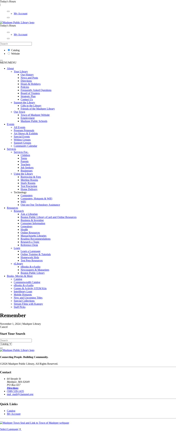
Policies (25, 87)
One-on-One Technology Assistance (40, 204)
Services (11, 148)
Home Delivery (29, 189)
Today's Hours (8, 1)
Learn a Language (30, 251)
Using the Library (23, 173)
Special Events (22, 136)
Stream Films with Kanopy (28, 303)
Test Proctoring (29, 186)
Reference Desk (29, 245)
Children (25, 155)
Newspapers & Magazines (35, 269)
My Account (20, 13)
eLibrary (18, 263)
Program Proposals (24, 130)
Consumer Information (33, 223)
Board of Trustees (30, 93)
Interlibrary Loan (23, 291)
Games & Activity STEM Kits (30, 288)
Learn (17, 248)
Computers (26, 195)
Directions (26, 80)
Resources (12, 207)
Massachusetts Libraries (33, 235)
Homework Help (30, 257)
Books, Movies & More (20, 276)
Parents (25, 161)
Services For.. (21, 152)
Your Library (21, 71)
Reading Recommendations (36, 238)
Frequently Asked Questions (36, 90)
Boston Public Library (33, 272)
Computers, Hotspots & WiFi (36, 198)
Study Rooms (28, 183)
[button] (8, 62)
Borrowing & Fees (31, 176)
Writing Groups (22, 139)
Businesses (26, 170)
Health (24, 229)
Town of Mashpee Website (35, 114)
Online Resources (30, 232)
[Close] (8, 17)
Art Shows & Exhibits (26, 133)
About (10, 68)
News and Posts (29, 77)
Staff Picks (19, 306)
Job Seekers (27, 167)
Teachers (25, 164)
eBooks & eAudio (30, 266)
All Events (19, 127)
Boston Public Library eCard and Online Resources (48, 217)
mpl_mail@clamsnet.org (20, 394)
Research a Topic (30, 241)
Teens (24, 158)
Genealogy (26, 226)
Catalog (15, 50)
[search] (1, 60)
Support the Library (24, 102)
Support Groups (22, 142)
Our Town (19, 111)
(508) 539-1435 (15, 391)
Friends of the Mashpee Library (38, 108)
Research (19, 210)
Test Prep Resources (32, 260)
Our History (27, 74)
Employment (28, 118)
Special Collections (24, 300)
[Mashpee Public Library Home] (17, 22)
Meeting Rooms (29, 179)
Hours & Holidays (31, 83)
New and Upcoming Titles (28, 297)
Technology (20, 192)
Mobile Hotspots (23, 294)
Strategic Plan (28, 96)
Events (10, 124)
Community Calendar (25, 145)
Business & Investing (32, 220)
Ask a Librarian (29, 214)
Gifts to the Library (31, 105)
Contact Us (27, 99)
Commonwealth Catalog (27, 282)
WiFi (23, 201)
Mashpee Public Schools (34, 121)
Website (15, 53)
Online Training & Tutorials (36, 254)
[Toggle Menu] (8, 11)
